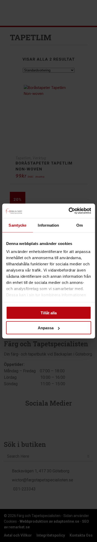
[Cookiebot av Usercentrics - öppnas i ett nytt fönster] (69, 211)
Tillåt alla (49, 312)
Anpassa (46, 328)
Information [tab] (48, 225)
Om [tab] (79, 225)
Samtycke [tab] (17, 225)
